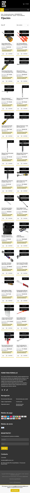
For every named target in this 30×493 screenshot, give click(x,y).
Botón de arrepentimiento (15, 479)
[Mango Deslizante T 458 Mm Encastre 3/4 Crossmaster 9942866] (18, 136)
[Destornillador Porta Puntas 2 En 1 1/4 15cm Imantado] (18, 218)
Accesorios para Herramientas (20, 405)
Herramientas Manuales (6, 15)
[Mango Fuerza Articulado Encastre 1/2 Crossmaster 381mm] (18, 108)
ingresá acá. (25, 476)
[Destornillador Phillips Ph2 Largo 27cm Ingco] (3, 300)
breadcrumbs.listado (9, 14)
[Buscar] (28, 9)
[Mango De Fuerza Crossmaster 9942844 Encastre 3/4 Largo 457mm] (18, 81)
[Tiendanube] (15, 482)
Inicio (2, 14)
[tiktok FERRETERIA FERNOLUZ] (7, 390)
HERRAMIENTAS (18, 14)
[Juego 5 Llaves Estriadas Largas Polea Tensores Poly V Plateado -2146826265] (3, 328)
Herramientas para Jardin (22, 399)
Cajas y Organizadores (6, 401)
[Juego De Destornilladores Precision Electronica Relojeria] (18, 246)
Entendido (15, 490)
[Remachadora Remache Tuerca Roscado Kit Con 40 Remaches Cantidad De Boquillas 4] (3, 355)
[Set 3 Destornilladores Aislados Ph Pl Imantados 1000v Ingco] (18, 54)
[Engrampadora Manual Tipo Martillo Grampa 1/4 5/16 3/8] (18, 300)
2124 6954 (3, 457)
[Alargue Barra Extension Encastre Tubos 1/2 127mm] (3, 191)
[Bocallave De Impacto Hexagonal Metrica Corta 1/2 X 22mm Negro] (3, 246)
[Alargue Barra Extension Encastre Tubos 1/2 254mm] (18, 163)
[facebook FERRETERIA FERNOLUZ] (5, 390)
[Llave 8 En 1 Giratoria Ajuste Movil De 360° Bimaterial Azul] (3, 273)
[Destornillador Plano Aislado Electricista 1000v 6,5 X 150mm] (18, 328)
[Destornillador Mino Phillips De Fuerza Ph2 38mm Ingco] (3, 54)
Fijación (14, 15)
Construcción (19, 401)
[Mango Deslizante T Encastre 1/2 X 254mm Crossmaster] (3, 108)
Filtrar (2, 25)
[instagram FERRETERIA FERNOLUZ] (2, 390)
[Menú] (2, 10)
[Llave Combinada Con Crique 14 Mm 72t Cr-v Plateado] (18, 355)
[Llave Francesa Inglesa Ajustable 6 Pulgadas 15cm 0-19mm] (3, 218)
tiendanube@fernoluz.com (7, 460)
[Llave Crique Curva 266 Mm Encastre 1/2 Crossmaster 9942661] (18, 191)
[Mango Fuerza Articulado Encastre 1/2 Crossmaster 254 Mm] (3, 163)
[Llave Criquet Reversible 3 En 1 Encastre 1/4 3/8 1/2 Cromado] (18, 273)
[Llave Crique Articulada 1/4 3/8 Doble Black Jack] (3, 81)
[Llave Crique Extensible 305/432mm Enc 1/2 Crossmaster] (3, 136)
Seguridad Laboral (5, 404)
